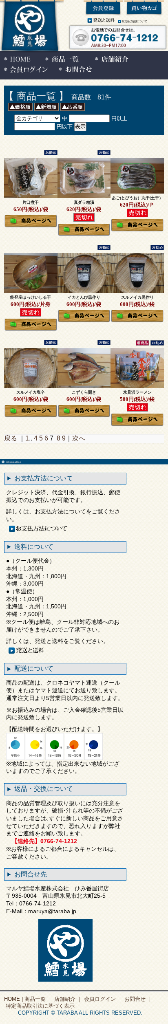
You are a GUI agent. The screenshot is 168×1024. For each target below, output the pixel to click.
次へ (78, 438)
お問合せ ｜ (138, 999)
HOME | (13, 999)
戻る (10, 438)
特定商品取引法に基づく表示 (39, 1006)
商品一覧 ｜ (38, 999)
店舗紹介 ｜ (67, 999)
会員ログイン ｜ (102, 999)
